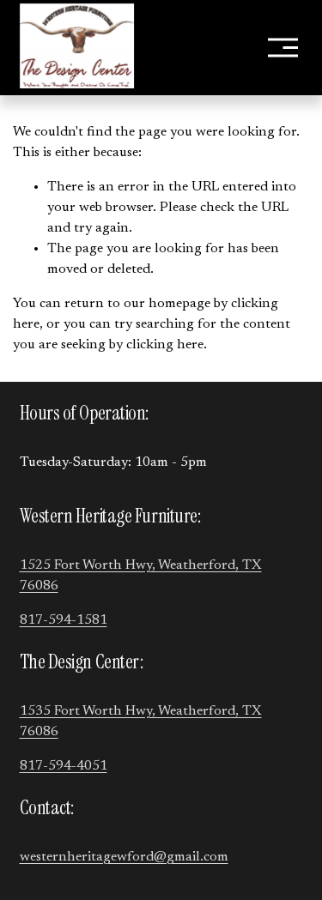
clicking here (165, 345)
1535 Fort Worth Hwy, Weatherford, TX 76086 (141, 721)
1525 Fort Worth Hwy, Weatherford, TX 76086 (141, 576)
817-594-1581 (63, 620)
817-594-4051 (63, 766)
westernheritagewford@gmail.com (124, 857)
